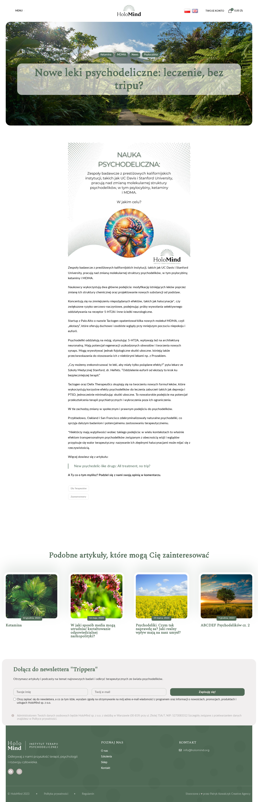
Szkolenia (106, 756)
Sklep (104, 762)
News (135, 54)
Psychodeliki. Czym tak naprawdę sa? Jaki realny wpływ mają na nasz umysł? (158, 629)
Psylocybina (151, 54)
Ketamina (105, 54)
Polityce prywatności (44, 719)
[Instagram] (19, 771)
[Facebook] (11, 771)
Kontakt (105, 768)
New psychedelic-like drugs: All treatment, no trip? (112, 466)
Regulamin (88, 794)
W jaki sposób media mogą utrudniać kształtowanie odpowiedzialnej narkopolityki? (93, 631)
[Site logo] (129, 11)
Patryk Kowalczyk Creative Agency (230, 794)
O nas (104, 751)
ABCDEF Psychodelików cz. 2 (225, 625)
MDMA (121, 54)
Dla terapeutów (79, 488)
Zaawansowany (78, 497)
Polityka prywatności (56, 794)
